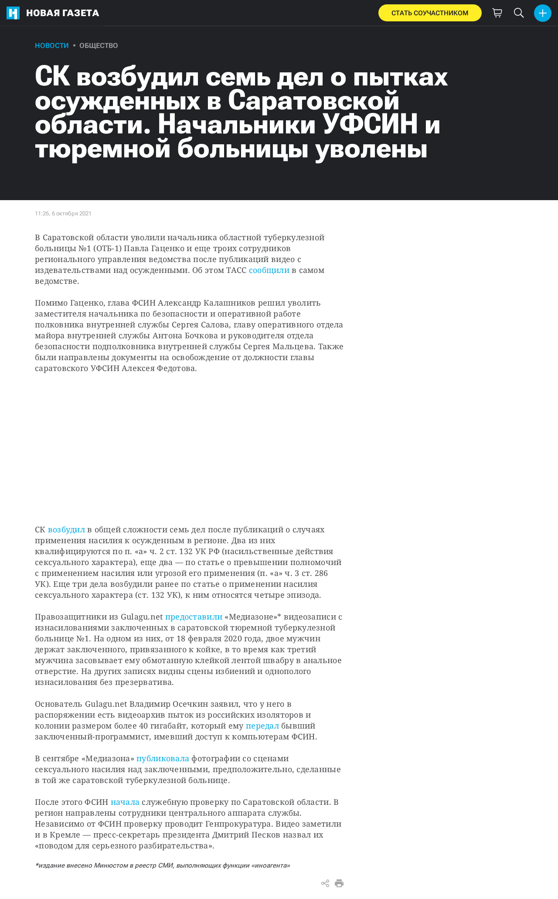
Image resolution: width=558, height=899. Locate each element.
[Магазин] (497, 13)
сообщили (269, 270)
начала (125, 802)
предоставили (193, 616)
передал (262, 725)
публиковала (162, 758)
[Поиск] (519, 13)
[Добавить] (542, 13)
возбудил (66, 529)
